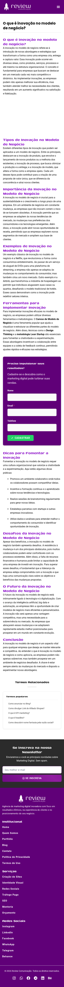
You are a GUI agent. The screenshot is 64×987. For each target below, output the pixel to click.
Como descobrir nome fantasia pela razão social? (31, 722)
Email (11, 405)
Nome (10, 390)
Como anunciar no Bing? (19, 703)
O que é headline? (16, 718)
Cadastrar (20, 437)
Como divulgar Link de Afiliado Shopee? (26, 708)
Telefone (11, 421)
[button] (58, 6)
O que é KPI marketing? (19, 713)
